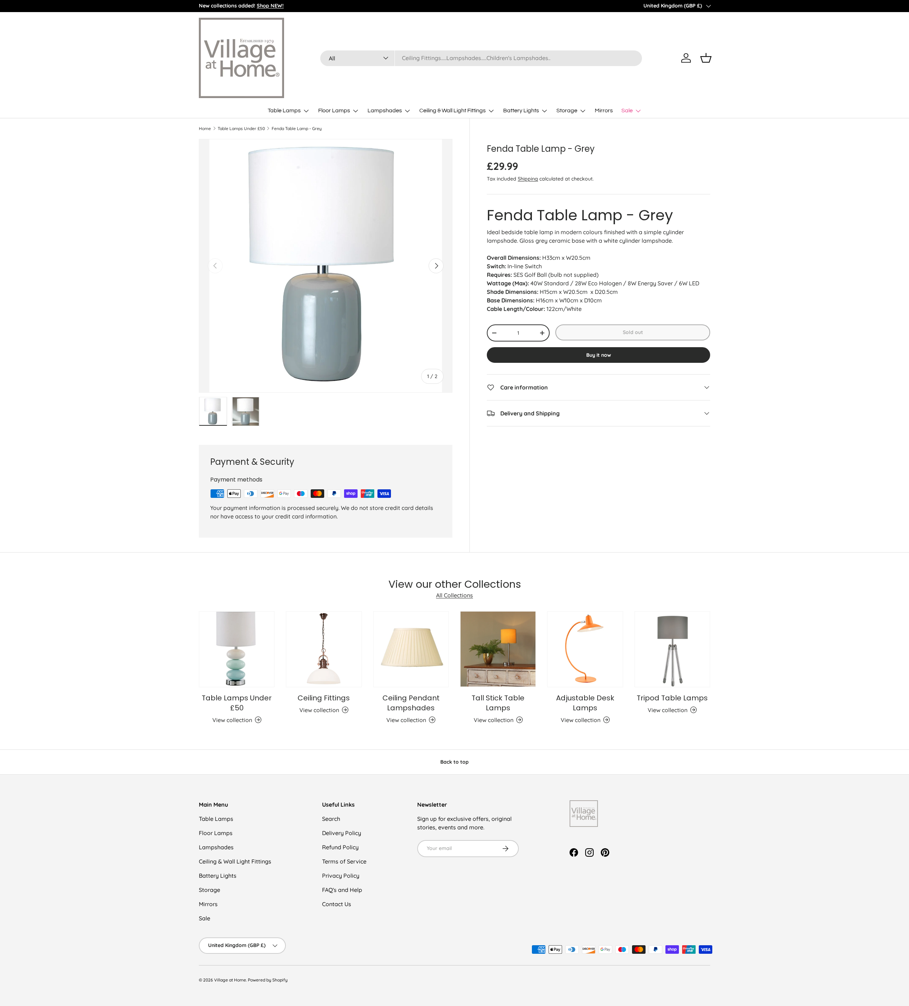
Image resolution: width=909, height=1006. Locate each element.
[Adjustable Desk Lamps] (585, 649)
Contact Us (336, 904)
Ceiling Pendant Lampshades (411, 702)
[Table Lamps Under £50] (236, 649)
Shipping (528, 179)
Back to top (454, 762)
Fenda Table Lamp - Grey (297, 129)
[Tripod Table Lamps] (672, 649)
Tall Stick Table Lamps (498, 702)
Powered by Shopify (268, 980)
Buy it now (598, 355)
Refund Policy (340, 847)
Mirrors (604, 110)
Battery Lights (521, 110)
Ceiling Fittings (324, 698)
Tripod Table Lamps (672, 698)
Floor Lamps (334, 110)
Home (205, 129)
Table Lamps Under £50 (241, 129)
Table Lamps (284, 110)
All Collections (454, 595)
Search (331, 818)
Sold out (633, 332)
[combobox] (481, 58)
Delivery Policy (341, 832)
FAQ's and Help (342, 889)
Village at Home (230, 980)
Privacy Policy (340, 875)
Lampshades (385, 110)
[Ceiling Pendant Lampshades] (411, 649)
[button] (706, 58)
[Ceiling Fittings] (323, 649)
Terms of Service (344, 861)
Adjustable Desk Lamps (585, 702)
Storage (566, 110)
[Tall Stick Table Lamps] (498, 649)
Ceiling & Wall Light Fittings (452, 110)
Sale (627, 110)
